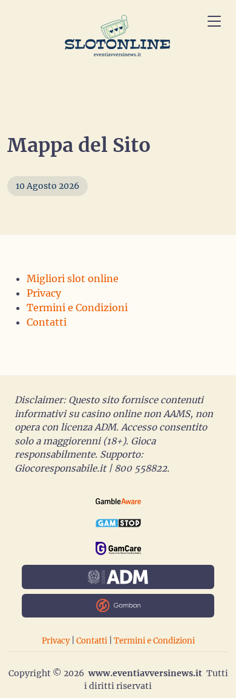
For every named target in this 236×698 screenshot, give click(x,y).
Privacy (44, 293)
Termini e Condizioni (77, 307)
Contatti (47, 322)
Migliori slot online (73, 278)
